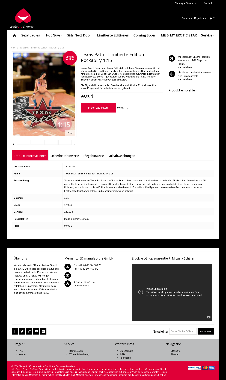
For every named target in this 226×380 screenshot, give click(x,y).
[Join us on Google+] (29, 331)
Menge (120, 107)
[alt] (37, 142)
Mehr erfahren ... (186, 67)
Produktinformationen (30, 156)
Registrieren (200, 18)
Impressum (125, 357)
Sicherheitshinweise (64, 156)
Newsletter (160, 331)
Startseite (175, 351)
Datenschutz (126, 351)
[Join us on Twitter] (22, 331)
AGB (122, 354)
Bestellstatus (76, 351)
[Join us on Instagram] (43, 331)
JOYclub (31, 275)
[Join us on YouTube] (36, 331)
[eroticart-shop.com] (23, 18)
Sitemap (175, 354)
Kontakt (23, 354)
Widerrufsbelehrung (79, 354)
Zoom (70, 133)
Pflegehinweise (93, 156)
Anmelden (187, 18)
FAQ (21, 351)
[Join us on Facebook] (15, 331)
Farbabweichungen (121, 156)
